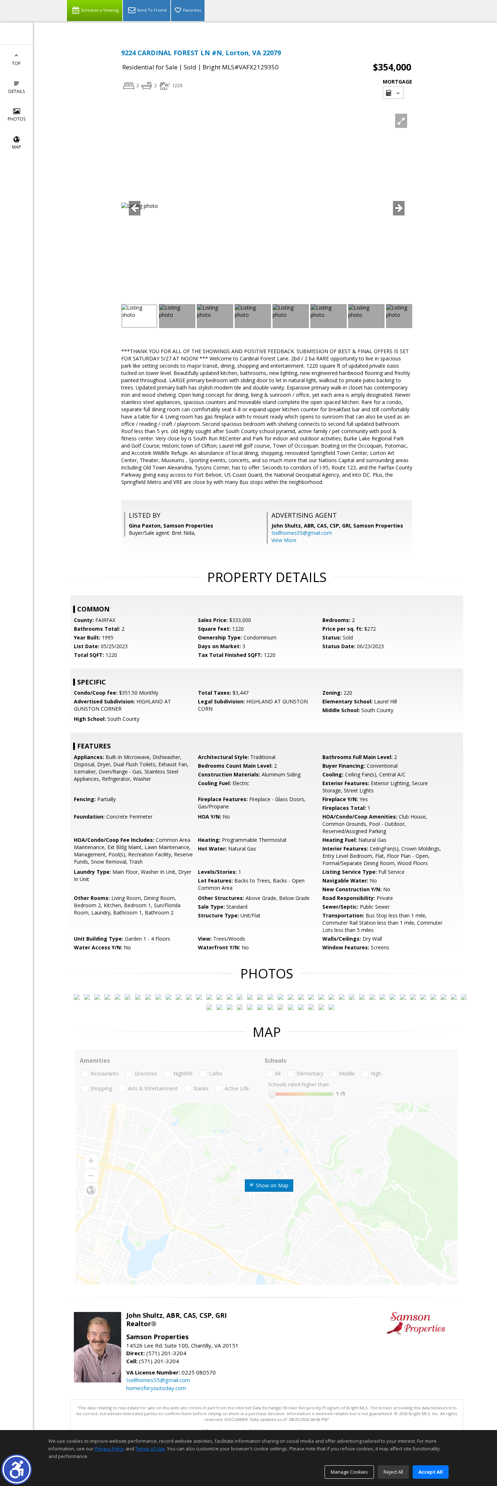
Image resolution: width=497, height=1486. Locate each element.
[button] (17, 1469)
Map (16, 147)
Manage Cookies (349, 1472)
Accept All (430, 1472)
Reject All (393, 1472)
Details (16, 91)
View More (284, 540)
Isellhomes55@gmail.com (301, 532)
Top (16, 63)
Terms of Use (150, 1448)
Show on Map (271, 1185)
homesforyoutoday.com (156, 1388)
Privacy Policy (109, 1448)
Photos (16, 119)
